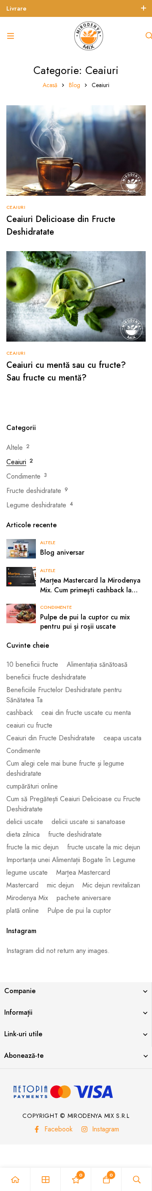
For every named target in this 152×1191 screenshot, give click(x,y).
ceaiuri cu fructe (29, 725)
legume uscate (27, 872)
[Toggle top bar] (143, 8)
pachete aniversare (84, 898)
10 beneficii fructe (32, 664)
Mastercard (22, 885)
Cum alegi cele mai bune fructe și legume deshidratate (65, 768)
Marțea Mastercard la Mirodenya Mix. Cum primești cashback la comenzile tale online (90, 590)
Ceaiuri (16, 462)
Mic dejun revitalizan (111, 885)
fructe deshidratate (75, 834)
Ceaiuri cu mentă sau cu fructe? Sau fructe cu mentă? (66, 371)
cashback (19, 712)
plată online (22, 910)
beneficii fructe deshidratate (46, 677)
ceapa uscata (122, 738)
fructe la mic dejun (32, 847)
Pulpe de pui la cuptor (79, 910)
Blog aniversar (62, 552)
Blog (74, 85)
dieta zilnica (23, 834)
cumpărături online (32, 786)
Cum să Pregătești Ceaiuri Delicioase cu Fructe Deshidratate (73, 804)
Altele (14, 447)
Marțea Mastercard (83, 872)
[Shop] (45, 1179)
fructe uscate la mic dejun (103, 847)
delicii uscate (24, 822)
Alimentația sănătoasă (97, 664)
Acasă (50, 85)
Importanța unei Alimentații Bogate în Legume (71, 860)
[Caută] (137, 1179)
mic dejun (60, 885)
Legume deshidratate (36, 505)
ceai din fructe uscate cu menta (86, 712)
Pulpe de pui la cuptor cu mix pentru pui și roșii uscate (85, 622)
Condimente (23, 476)
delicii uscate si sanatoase (88, 822)
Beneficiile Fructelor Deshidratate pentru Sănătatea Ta (64, 695)
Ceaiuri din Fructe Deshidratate (50, 738)
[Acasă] (15, 1179)
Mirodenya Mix (27, 898)
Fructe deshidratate (33, 491)
